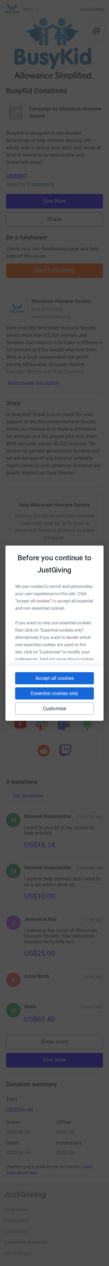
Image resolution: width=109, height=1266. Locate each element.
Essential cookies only (54, 693)
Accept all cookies (54, 678)
